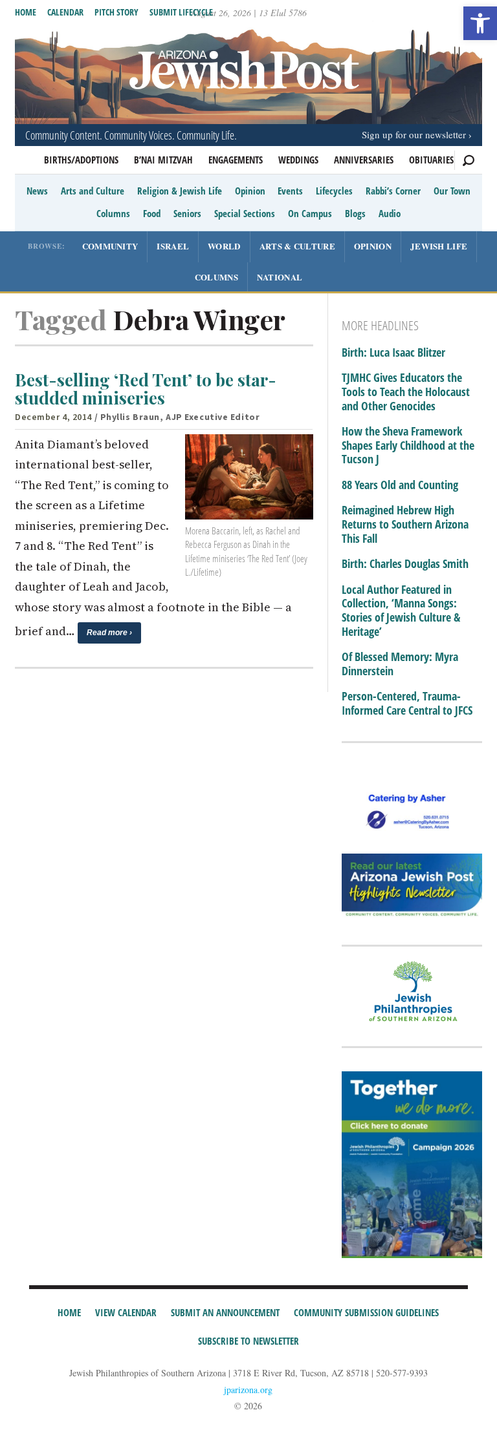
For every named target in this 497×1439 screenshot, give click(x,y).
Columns (113, 213)
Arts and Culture (92, 190)
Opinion (250, 190)
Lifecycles (334, 190)
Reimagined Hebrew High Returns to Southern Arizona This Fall (405, 524)
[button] (480, 23)
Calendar (65, 12)
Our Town (452, 190)
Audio (390, 213)
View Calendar (126, 1312)
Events (290, 190)
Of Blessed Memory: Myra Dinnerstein (400, 664)
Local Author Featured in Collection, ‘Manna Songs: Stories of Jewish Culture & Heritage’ (401, 610)
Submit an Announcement (225, 1312)
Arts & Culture (297, 246)
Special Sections (244, 213)
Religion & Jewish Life (179, 190)
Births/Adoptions (81, 159)
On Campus (310, 213)
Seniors (187, 213)
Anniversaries (363, 159)
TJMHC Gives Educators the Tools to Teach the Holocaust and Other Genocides (406, 392)
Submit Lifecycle (181, 12)
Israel (173, 246)
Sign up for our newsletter (414, 134)
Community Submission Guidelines (366, 1312)
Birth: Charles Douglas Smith (405, 564)
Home (25, 12)
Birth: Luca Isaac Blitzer (393, 353)
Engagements (235, 159)
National (279, 277)
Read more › (109, 632)
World (224, 246)
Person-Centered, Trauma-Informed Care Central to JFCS (407, 703)
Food (151, 213)
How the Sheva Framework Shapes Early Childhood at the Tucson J (408, 446)
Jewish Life (438, 246)
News (37, 190)
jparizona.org (248, 1389)
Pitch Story (116, 12)
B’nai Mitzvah (163, 159)
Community (110, 246)
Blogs (355, 213)
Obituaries (431, 159)
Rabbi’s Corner (393, 190)
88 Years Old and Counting (400, 485)
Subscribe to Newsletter (248, 1340)
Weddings (298, 159)
